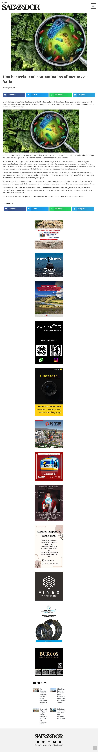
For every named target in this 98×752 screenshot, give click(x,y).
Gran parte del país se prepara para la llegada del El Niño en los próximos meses (43, 716)
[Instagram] (49, 741)
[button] (14, 95)
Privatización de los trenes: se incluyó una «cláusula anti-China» (62, 713)
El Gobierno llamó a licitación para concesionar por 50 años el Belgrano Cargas (61, 695)
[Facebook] (38, 741)
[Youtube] (54, 741)
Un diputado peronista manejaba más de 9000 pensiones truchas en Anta (43, 696)
